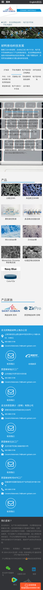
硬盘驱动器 (6, 86)
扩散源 (6, 70)
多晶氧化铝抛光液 (32, 219)
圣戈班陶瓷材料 (15, 22)
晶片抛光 (26, 86)
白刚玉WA (10, 198)
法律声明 (36, 548)
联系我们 (11, 364)
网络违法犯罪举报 (34, 558)
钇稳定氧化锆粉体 (32, 260)
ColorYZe (11, 281)
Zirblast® (32, 239)
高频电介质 (16, 76)
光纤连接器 (37, 70)
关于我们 (6, 548)
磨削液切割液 (10, 219)
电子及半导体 (28, 22)
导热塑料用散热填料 (26, 77)
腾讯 (15, 584)
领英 (34, 574)
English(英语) (36, 2)
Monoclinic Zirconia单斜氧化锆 (11, 261)
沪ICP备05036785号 (21, 555)
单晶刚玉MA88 (32, 198)
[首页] (21, 10)
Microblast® (10, 239)
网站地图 (26, 548)
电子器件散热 (37, 77)
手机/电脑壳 (7, 24)
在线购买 (32, 364)
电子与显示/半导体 (16, 87)
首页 (5, 22)
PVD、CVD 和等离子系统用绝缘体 (6, 79)
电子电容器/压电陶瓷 (26, 71)
